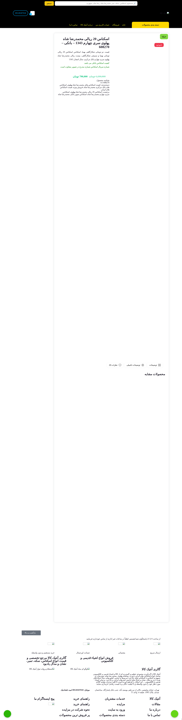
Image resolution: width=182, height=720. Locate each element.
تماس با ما (73, 25)
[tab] (155, 365)
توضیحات (153, 365)
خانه (123, 25)
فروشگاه (115, 25)
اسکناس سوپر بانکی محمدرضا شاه (72, 94)
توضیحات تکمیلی (133, 365)
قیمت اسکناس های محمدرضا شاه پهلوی (83, 85)
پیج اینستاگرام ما (44, 698)
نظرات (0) (113, 365)
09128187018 (20, 13)
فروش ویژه (78, 87)
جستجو (49, 3)
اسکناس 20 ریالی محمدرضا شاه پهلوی (86, 92)
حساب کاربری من (102, 25)
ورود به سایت (116, 709)
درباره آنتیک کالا (86, 25)
